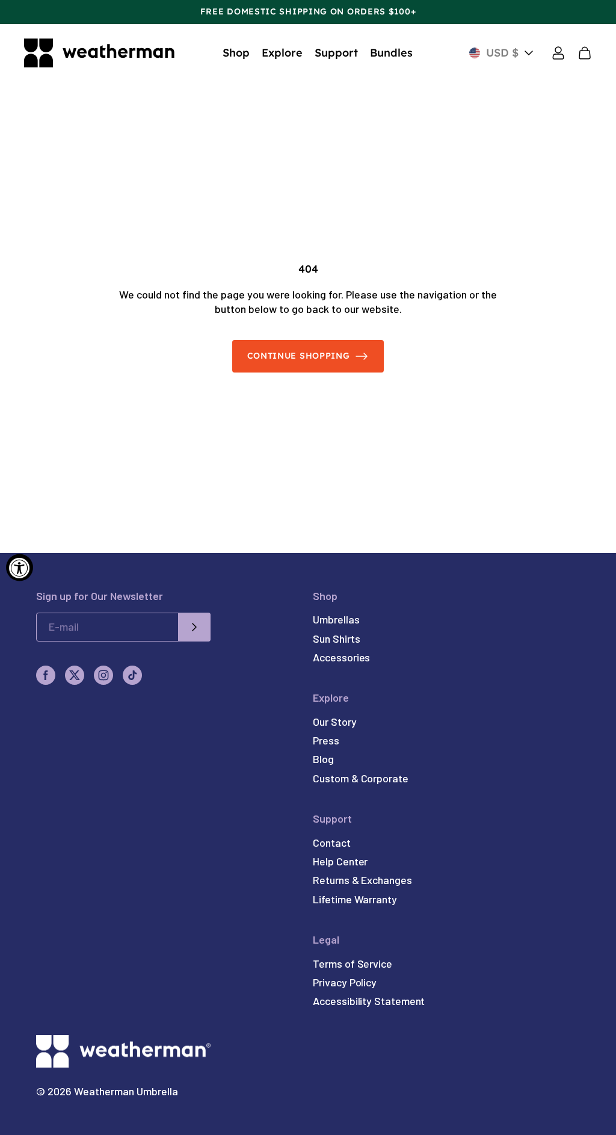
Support (336, 53)
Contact (331, 842)
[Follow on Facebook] (45, 675)
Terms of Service (352, 963)
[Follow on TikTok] (132, 675)
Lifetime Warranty (355, 899)
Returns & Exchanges (362, 879)
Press (326, 740)
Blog (323, 758)
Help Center (340, 861)
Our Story (334, 721)
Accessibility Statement (369, 1000)
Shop (236, 53)
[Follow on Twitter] (74, 675)
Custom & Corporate (360, 778)
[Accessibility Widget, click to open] (19, 567)
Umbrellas (336, 619)
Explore (282, 53)
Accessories (341, 657)
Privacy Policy (345, 982)
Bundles (391, 53)
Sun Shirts (336, 638)
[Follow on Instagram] (103, 675)
